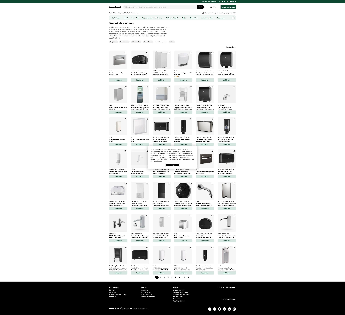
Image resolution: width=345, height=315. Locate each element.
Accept (172, 164)
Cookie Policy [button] (163, 159)
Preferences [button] (158, 161)
